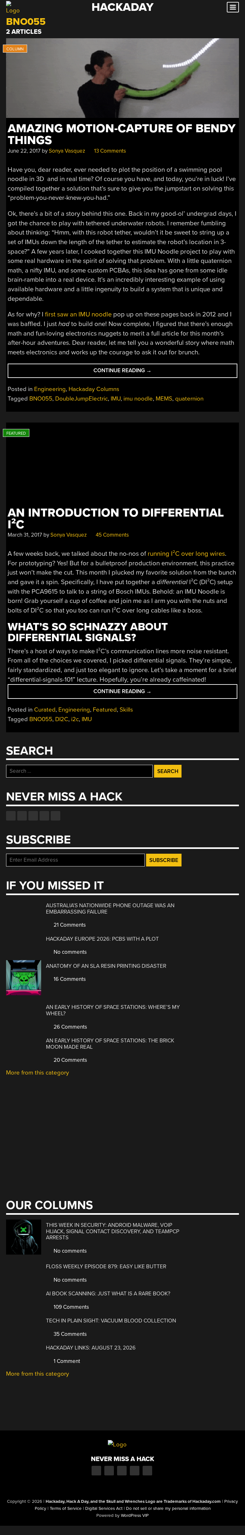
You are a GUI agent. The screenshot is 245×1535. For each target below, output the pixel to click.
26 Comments (69, 1027)
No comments (69, 952)
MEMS (164, 398)
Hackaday (122, 7)
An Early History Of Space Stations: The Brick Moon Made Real (110, 1043)
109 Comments (70, 1307)
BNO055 (40, 398)
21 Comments (69, 925)
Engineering (50, 389)
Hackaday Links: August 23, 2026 (91, 1347)
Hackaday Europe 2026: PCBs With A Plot (102, 939)
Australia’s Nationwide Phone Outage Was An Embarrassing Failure (110, 908)
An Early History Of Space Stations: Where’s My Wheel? (113, 1010)
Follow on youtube (33, 816)
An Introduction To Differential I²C (116, 519)
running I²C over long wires (186, 554)
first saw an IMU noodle (78, 314)
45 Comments (111, 535)
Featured (105, 709)
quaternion (189, 398)
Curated (45, 709)
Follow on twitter (22, 816)
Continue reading (132, 372)
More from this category (37, 1072)
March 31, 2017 (25, 535)
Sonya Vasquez (67, 151)
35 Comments (69, 1334)
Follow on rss (44, 816)
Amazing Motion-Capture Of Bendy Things (121, 134)
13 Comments (109, 151)
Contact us (55, 816)
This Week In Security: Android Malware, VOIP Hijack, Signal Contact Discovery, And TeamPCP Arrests (112, 1231)
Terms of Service (66, 1508)
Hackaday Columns (94, 389)
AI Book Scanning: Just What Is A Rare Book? (108, 1293)
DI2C (61, 719)
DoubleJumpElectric (81, 398)
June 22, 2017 (24, 151)
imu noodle (138, 398)
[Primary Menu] (233, 7)
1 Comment (66, 1361)
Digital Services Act (103, 1508)
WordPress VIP (135, 1515)
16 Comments (69, 979)
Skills (126, 709)
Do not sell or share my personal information (168, 1508)
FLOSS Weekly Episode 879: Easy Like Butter (106, 1266)
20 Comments (69, 1060)
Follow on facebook (11, 816)
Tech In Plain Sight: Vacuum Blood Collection (111, 1320)
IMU (116, 398)
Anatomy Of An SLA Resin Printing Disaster (106, 966)
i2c (75, 719)
